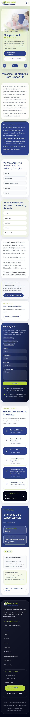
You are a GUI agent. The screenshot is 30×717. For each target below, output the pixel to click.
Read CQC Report (12, 317)
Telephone (6, 362)
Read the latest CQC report (14, 589)
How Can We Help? (8, 369)
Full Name (5, 348)
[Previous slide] (4, 66)
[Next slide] (25, 66)
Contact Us (7, 660)
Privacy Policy (8, 665)
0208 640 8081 (15, 332)
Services (6, 643)
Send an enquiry (9, 682)
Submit (15, 383)
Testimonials (8, 652)
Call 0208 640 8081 (15, 59)
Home (5, 634)
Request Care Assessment (11, 53)
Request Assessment (13, 295)
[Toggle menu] (27, 3)
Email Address (7, 355)
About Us (6, 638)
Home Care (7, 647)
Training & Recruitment (11, 656)
